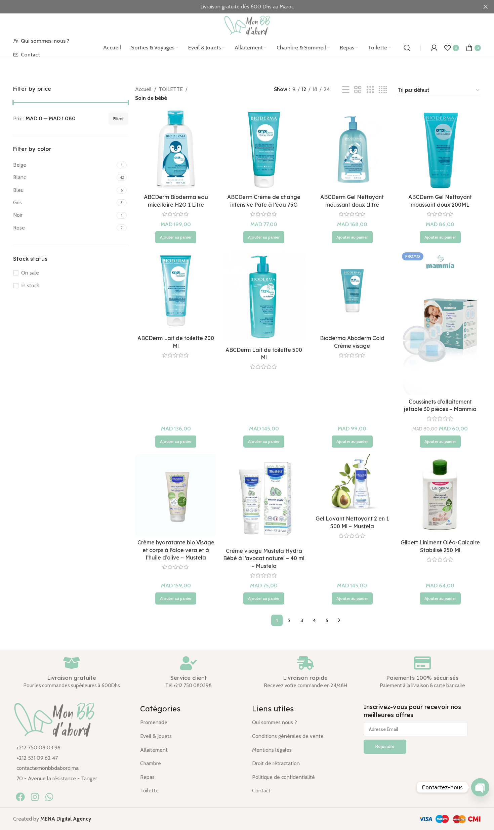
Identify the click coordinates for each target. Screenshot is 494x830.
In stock (30, 285)
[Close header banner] (485, 6)
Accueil (143, 89)
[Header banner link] (237, 6)
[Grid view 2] (358, 90)
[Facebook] (20, 797)
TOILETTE (171, 89)
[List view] (345, 90)
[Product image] (175, 150)
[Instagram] (35, 797)
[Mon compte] (434, 47)
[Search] (407, 47)
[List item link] (71, 747)
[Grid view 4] (383, 90)
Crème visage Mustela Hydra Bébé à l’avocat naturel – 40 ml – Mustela (263, 558)
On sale (30, 272)
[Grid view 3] (370, 90)
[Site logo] (247, 25)
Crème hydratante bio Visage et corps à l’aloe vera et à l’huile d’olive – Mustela (175, 550)
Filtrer (118, 118)
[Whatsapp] (49, 797)
